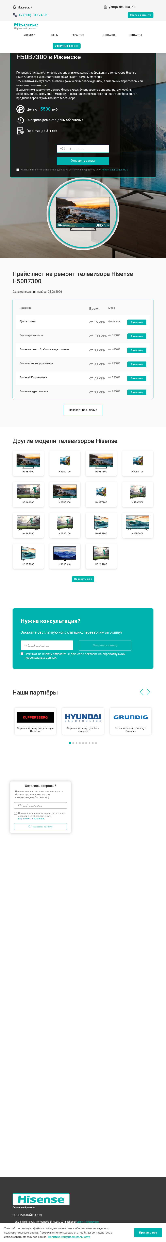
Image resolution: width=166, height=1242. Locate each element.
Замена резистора (31, 335)
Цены (54, 35)
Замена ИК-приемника (33, 377)
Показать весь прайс (83, 410)
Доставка (109, 35)
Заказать (137, 322)
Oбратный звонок (66, 46)
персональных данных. (115, 169)
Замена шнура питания (34, 391)
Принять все (148, 1232)
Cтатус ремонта (140, 15)
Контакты (135, 35)
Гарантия (78, 35)
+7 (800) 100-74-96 (33, 15)
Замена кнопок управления (36, 363)
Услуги (28, 35)
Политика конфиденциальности (69, 1236)
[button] (141, 691)
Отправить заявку (83, 160)
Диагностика (28, 321)
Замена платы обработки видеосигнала (44, 349)
